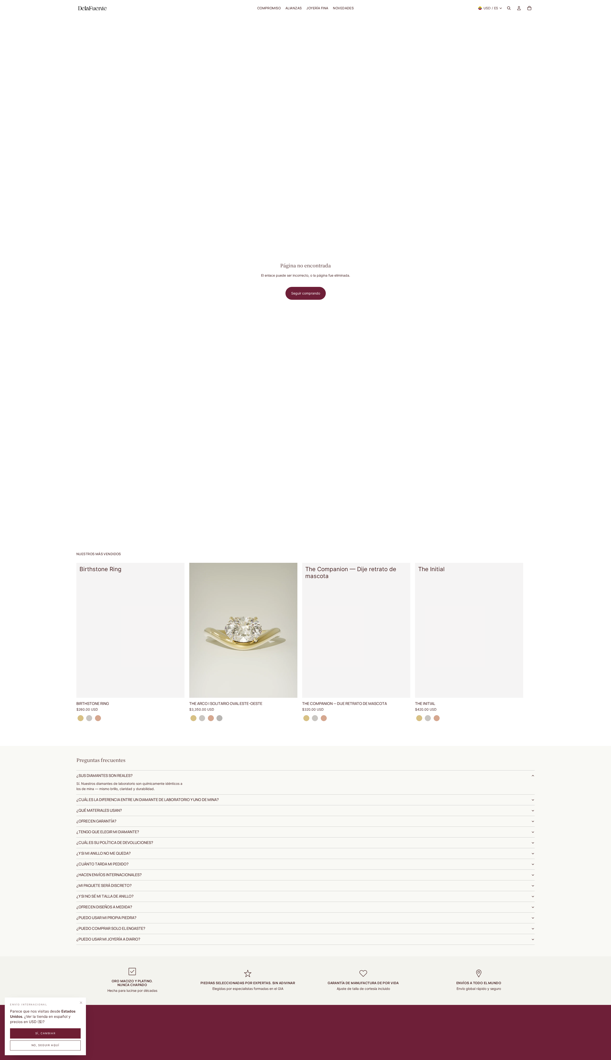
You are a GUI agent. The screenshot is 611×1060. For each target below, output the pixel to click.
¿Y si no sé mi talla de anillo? (105, 896)
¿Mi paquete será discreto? (104, 885)
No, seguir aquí (45, 1045)
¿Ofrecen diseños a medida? (104, 907)
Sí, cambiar (45, 1033)
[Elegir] (177, 690)
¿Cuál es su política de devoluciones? (114, 842)
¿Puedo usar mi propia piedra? (106, 917)
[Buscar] (509, 8)
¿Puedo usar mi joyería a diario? (108, 939)
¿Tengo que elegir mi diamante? (107, 831)
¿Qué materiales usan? (99, 810)
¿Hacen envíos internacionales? (109, 874)
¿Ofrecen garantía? (96, 821)
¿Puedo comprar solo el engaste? (110, 928)
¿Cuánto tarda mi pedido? (102, 864)
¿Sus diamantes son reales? (104, 775)
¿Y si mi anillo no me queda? (103, 853)
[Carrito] (529, 8)
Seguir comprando (305, 293)
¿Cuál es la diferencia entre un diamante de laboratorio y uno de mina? (147, 799)
